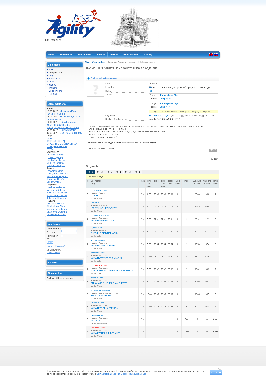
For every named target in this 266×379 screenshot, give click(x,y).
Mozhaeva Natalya (56, 190)
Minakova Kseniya (56, 154)
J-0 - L (90, 172)
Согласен (216, 372)
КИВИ (49, 138)
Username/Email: (54, 228)
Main (87, 62)
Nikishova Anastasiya (57, 195)
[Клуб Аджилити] (73, 37)
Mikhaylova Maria (55, 203)
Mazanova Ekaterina (57, 212)
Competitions (98, 62)
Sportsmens (54, 78)
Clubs (51, 81)
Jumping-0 (165, 98)
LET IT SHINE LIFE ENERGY (104, 208)
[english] (211, 54)
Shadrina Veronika (99, 265)
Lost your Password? (56, 246)
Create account (53, 252)
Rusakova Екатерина (100, 290)
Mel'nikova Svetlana (56, 214)
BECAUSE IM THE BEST (102, 296)
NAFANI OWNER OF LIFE (102, 221)
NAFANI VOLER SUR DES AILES (105, 333)
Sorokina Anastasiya (100, 215)
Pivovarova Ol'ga (55, 171)
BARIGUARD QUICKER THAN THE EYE (109, 283)
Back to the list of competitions (104, 78)
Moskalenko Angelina (57, 176)
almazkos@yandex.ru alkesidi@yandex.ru (192, 115)
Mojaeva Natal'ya (55, 163)
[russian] (216, 54)
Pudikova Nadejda (99, 190)
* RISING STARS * (69, 130)
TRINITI (94, 196)
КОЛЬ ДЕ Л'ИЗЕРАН (57, 146)
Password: (52, 232)
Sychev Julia (96, 228)
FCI (150, 91)
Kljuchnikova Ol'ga (56, 206)
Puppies (53, 94)
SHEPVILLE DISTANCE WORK (104, 233)
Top (219, 369)
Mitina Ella (95, 203)
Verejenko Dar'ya (98, 328)
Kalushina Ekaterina (56, 198)
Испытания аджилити (71, 133)
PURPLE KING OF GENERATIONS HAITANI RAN (113, 271)
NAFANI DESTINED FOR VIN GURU (107, 258)
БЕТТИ (50, 149)
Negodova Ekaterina (57, 209)
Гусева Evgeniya (55, 157)
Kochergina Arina (98, 240)
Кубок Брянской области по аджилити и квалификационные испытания (63, 125)
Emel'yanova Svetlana (57, 173)
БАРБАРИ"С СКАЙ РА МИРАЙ (62, 144)
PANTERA (95, 321)
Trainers (53, 88)
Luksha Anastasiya (56, 160)
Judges (52, 85)
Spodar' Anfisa (54, 182)
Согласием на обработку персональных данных (121, 374)
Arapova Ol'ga (97, 278)
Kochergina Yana (98, 253)
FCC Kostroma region (159, 115)
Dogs (51, 75)
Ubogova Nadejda (56, 165)
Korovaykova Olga (169, 95)
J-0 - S (109, 172)
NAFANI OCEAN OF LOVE (103, 246)
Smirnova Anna (97, 303)
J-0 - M (100, 172)
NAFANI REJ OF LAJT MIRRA (104, 308)
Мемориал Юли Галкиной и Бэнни (61, 112)
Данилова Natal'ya (56, 179)
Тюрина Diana (97, 315)
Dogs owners (55, 91)
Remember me (52, 237)
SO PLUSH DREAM (56, 141)
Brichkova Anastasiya (57, 192)
